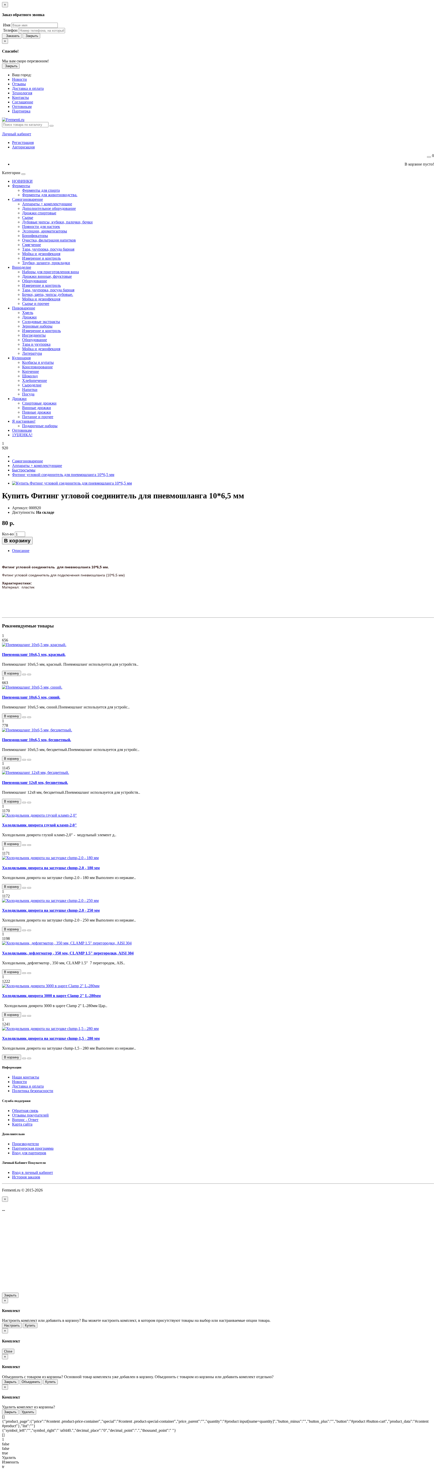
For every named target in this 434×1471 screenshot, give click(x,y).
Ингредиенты (34, 335)
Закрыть (31, 36)
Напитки (29, 389)
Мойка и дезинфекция (41, 254)
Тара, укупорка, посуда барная (48, 249)
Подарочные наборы (40, 426)
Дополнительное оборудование (49, 208)
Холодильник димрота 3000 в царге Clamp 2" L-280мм (51, 995)
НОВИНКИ (22, 181)
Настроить (12, 1325)
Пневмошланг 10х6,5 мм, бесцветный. (36, 740)
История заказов (26, 1177)
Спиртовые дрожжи (39, 403)
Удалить (28, 1412)
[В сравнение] (29, 674)
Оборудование (34, 281)
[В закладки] (24, 674)
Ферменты (21, 186)
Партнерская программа (32, 1148)
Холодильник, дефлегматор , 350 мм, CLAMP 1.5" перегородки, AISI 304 (68, 953)
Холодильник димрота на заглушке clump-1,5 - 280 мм (51, 1038)
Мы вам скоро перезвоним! (25, 61)
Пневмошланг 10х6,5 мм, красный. (34, 654)
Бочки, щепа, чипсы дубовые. (47, 294)
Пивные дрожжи (36, 412)
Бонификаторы (35, 235)
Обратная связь (25, 1110)
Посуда (28, 394)
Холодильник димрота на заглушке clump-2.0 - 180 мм (51, 868)
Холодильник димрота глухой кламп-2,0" (39, 825)
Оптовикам (22, 430)
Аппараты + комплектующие (47, 204)
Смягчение (31, 245)
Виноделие (21, 267)
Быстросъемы (23, 470)
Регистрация (23, 142)
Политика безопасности (32, 1091)
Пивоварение (23, 308)
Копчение (30, 371)
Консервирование (37, 367)
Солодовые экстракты (41, 322)
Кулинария (21, 358)
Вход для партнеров (29, 1153)
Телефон (10, 30)
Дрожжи (29, 317)
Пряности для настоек (41, 226)
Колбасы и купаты (38, 362)
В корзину (17, 540)
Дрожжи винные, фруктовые (47, 276)
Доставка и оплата (28, 1086)
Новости (19, 1082)
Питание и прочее (37, 417)
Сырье (27, 217)
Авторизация (23, 147)
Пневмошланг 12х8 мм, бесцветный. (35, 782)
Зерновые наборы (37, 326)
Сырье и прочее (35, 303)
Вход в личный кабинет (32, 1172)
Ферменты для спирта (41, 190)
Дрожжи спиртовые (39, 213)
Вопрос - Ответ (25, 1120)
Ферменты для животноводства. (49, 195)
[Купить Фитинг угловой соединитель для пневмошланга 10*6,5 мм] (72, 483)
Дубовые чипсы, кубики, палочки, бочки (57, 222)
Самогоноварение (27, 199)
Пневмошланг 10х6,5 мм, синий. (31, 697)
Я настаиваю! (23, 421)
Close (8, 1351)
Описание (20, 550)
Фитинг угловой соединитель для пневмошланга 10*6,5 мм (63, 474)
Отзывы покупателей (30, 1115)
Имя (6, 25)
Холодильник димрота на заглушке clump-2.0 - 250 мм (51, 910)
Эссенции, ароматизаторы (44, 231)
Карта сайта (22, 1124)
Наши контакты (25, 1077)
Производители (25, 1144)
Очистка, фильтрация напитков (49, 240)
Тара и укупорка (36, 344)
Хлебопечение (34, 380)
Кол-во (8, 534)
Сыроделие (31, 385)
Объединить (31, 1382)
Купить (30, 1325)
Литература (32, 353)
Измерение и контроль (41, 258)
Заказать (12, 36)
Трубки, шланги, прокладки (46, 263)
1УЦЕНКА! (22, 435)
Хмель (27, 312)
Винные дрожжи (36, 408)
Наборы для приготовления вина (50, 272)
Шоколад (30, 376)
